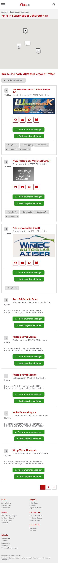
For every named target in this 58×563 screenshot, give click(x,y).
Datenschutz (5, 545)
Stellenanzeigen (35, 520)
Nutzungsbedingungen (9, 548)
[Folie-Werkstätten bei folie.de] (29, 4)
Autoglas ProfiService (24, 336)
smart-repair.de (41, 558)
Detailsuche (5, 508)
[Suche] (53, 4)
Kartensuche (6, 505)
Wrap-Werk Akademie (25, 450)
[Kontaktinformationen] (22, 120)
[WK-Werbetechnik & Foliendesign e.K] (34, 106)
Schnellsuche (15, 12)
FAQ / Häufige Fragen (9, 515)
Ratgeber (33, 505)
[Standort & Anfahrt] (36, 120)
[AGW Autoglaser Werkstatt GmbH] (23, 174)
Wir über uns (6, 538)
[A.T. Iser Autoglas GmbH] (34, 245)
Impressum (5, 543)
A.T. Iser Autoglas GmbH (26, 228)
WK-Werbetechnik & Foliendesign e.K (31, 90)
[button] (25, 31)
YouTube (33, 530)
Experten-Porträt (36, 508)
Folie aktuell (34, 503)
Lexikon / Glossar (7, 518)
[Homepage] (29, 120)
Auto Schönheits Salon (25, 299)
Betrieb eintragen (36, 515)
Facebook (33, 528)
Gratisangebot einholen (30, 136)
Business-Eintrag (36, 518)
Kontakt (4, 541)
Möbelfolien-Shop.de (24, 412)
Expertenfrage (6, 520)
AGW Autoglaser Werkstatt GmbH (31, 160)
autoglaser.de (6, 559)
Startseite (4, 12)
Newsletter (5, 523)
